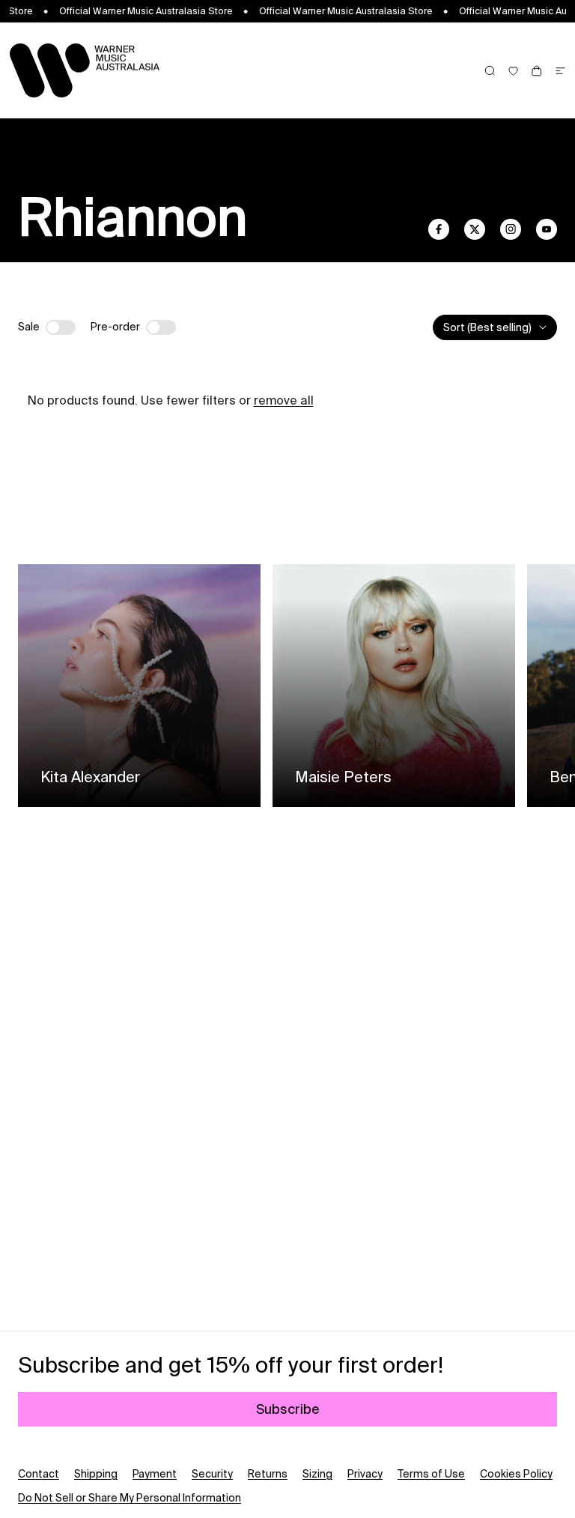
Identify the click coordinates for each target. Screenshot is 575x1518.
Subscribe (288, 1409)
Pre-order (115, 327)
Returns (268, 1474)
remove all (284, 400)
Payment (155, 1474)
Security (212, 1474)
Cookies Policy (516, 1474)
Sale (29, 327)
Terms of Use (431, 1474)
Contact (38, 1474)
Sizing (317, 1474)
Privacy (365, 1474)
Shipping (96, 1474)
